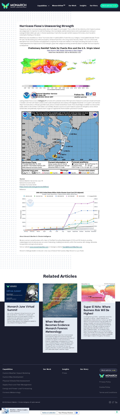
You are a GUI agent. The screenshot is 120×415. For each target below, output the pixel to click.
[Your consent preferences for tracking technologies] (117, 412)
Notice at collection (49, 413)
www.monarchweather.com (39, 247)
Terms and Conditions (108, 392)
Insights (83, 6)
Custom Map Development (13, 377)
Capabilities (42, 6)
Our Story (94, 6)
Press (64, 373)
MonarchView (58, 5)
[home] (14, 6)
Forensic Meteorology (11, 392)
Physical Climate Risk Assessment (16, 381)
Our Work (72, 6)
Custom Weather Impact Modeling (16, 373)
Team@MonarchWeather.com (72, 247)
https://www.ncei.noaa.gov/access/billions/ (34, 186)
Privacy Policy (105, 382)
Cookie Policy (104, 387)
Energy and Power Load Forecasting (17, 389)
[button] (42, 6)
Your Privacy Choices (65, 413)
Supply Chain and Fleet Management (17, 385)
